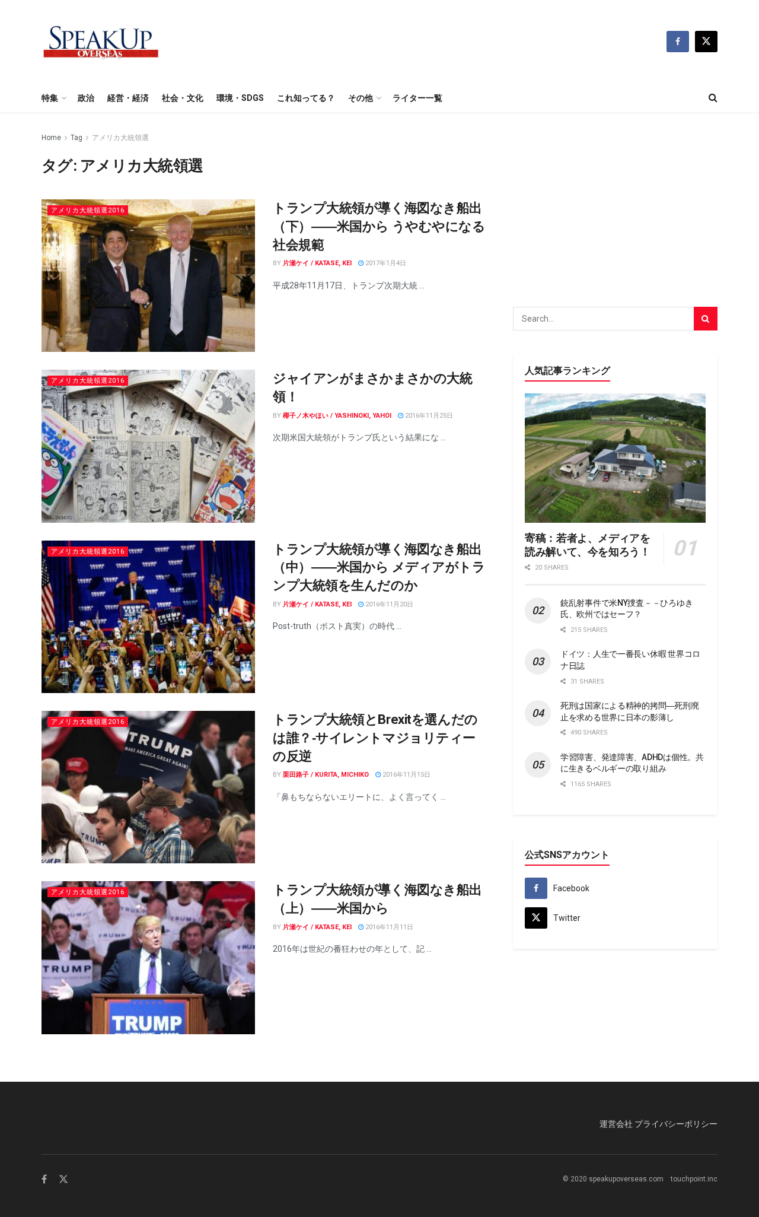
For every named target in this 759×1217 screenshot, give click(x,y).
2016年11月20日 (388, 604)
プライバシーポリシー (675, 1124)
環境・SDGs (240, 98)
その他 (360, 98)
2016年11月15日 (405, 775)
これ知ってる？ (306, 98)
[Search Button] (713, 98)
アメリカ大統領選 (120, 138)
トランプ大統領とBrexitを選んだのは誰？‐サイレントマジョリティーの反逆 (375, 738)
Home (51, 138)
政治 (86, 98)
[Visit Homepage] (101, 41)
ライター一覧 (417, 98)
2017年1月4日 (384, 263)
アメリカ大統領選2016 (88, 210)
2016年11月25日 (428, 416)
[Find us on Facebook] (677, 41)
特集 (50, 98)
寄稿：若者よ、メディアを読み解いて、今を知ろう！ (587, 545)
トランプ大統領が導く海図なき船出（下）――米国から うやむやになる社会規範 (379, 226)
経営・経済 (128, 98)
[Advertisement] (615, 205)
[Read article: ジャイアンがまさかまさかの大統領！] (148, 446)
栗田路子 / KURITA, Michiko (326, 775)
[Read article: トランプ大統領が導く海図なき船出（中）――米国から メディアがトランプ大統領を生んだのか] (148, 617)
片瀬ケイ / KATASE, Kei (317, 263)
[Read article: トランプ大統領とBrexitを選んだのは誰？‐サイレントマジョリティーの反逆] (148, 787)
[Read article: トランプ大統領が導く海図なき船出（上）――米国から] (148, 957)
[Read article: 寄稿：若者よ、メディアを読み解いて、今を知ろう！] (615, 458)
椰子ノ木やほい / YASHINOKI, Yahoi (337, 416)
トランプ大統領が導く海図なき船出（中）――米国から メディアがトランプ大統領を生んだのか (379, 567)
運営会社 (616, 1124)
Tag (76, 138)
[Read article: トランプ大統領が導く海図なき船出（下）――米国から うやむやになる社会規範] (148, 275)
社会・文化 (182, 98)
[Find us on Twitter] (706, 41)
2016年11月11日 (388, 927)
